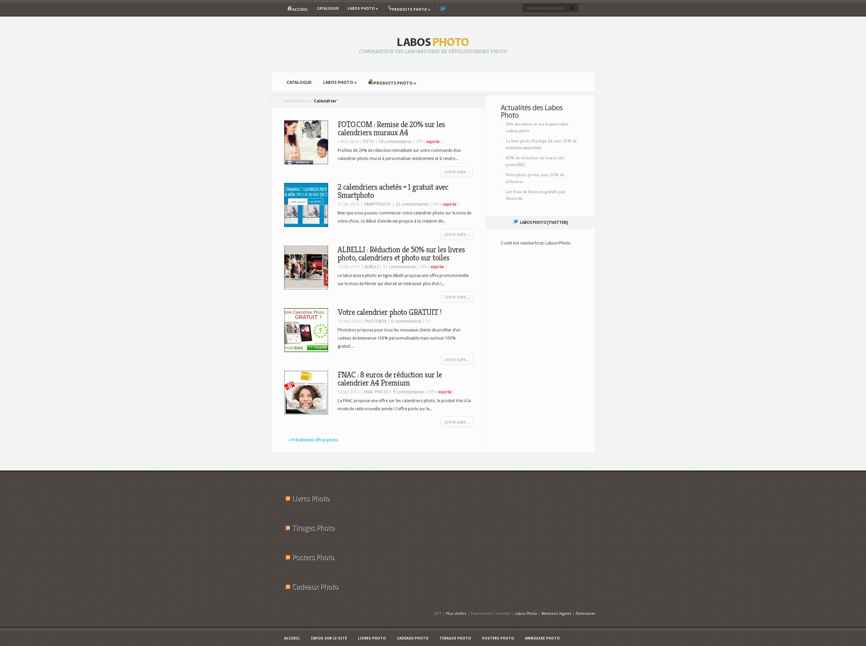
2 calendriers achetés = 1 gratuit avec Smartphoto (393, 191)
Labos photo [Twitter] (544, 222)
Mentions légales (556, 614)
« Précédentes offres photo (313, 440)
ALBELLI (371, 266)
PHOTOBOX (376, 321)
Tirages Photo (313, 528)
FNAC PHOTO (376, 392)
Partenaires (585, 614)
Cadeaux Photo (315, 586)
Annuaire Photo (542, 638)
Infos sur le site (329, 638)
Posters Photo (313, 557)
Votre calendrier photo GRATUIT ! (389, 312)
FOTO (368, 141)
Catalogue (328, 8)
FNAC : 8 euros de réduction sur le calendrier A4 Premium (390, 379)
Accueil (300, 9)
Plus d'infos (456, 614)
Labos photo (363, 8)
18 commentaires (395, 141)
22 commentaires (411, 204)
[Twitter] (443, 7)
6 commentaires (406, 321)
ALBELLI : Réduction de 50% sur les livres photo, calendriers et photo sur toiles (401, 254)
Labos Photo (296, 101)
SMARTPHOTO (377, 204)
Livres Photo (310, 498)
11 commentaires (399, 266)
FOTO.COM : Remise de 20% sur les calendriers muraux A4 (391, 128)
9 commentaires (408, 392)
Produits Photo (411, 9)
